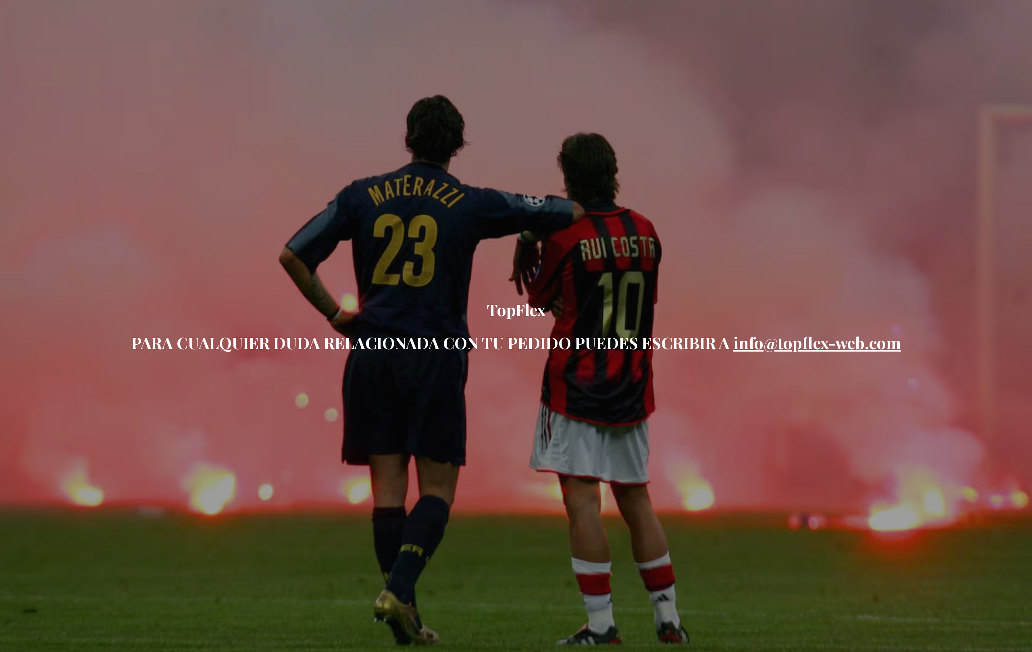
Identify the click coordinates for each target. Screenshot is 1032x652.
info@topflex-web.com (817, 342)
